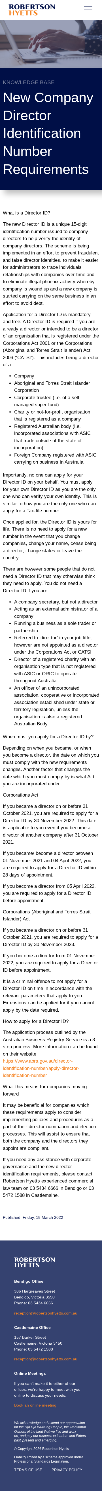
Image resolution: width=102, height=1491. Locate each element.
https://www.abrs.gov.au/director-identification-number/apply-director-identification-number (41, 1068)
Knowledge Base (29, 82)
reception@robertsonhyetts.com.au (45, 1313)
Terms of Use (28, 1470)
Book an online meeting (35, 1405)
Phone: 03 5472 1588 (33, 1349)
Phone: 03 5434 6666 (33, 1303)
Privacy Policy (67, 1470)
